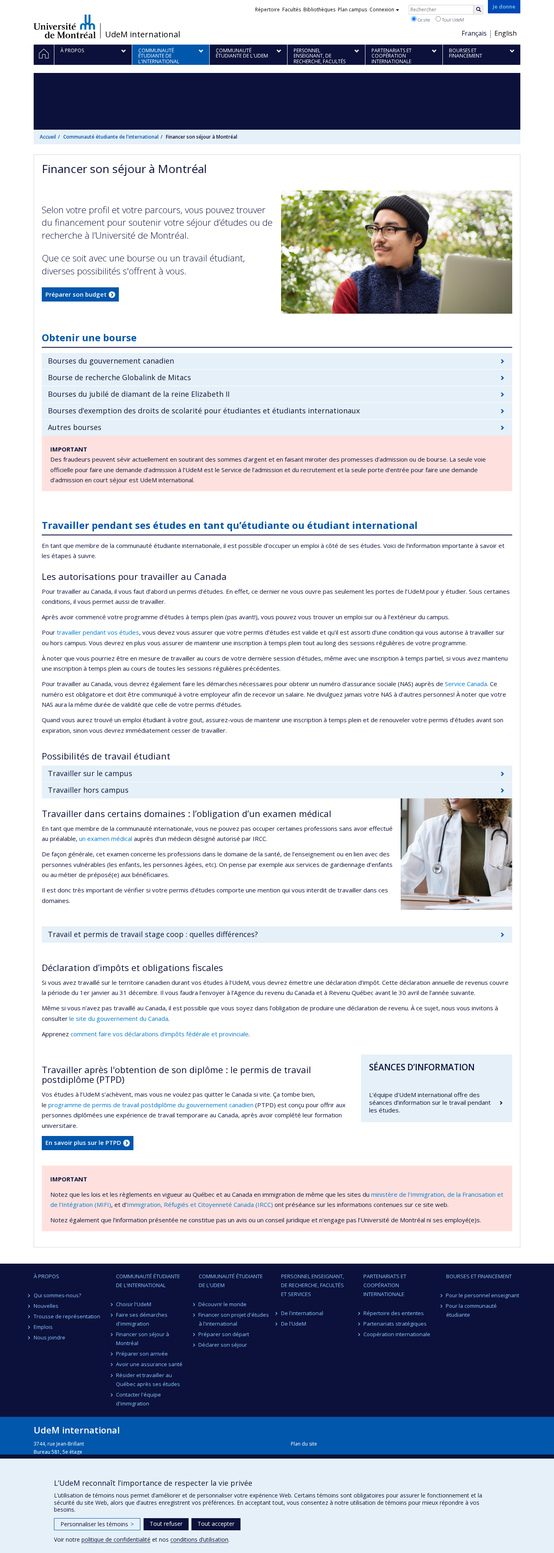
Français (474, 33)
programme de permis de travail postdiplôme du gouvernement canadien (150, 1105)
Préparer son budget (76, 294)
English (505, 33)
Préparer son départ (224, 1334)
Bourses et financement (479, 1276)
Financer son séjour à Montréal (142, 1339)
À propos (46, 1276)
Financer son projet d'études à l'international (234, 1319)
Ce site (423, 20)
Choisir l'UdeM (133, 1304)
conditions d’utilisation (199, 1539)
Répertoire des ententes (393, 1313)
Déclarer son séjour (223, 1344)
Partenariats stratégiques (395, 1323)
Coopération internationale (396, 1334)
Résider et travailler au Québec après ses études (148, 1379)
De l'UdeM (293, 1323)
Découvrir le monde (223, 1304)
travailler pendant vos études (98, 632)
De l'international (302, 1313)
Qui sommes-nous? (57, 1295)
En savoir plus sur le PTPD (83, 1142)
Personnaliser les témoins (97, 1524)
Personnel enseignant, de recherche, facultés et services (312, 1285)
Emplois (43, 1327)
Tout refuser (166, 1523)
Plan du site (304, 1443)
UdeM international (142, 34)
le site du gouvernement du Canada (118, 1018)
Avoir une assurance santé (149, 1364)
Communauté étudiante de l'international (111, 136)
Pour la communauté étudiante (471, 1310)
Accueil (48, 136)
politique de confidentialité (116, 1539)
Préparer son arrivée (142, 1353)
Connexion (381, 9)
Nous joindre (49, 1337)
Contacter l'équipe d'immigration (138, 1399)
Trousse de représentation (67, 1316)
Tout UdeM (452, 20)
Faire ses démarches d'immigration (141, 1319)
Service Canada (466, 684)
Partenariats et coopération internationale (384, 1285)
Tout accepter (216, 1523)
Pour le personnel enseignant (483, 1295)
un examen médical (105, 838)
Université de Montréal (65, 26)
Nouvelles (46, 1305)
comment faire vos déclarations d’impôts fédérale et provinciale (160, 1034)
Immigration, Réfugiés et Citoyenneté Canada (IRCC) (200, 1204)
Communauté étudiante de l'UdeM (231, 1281)
